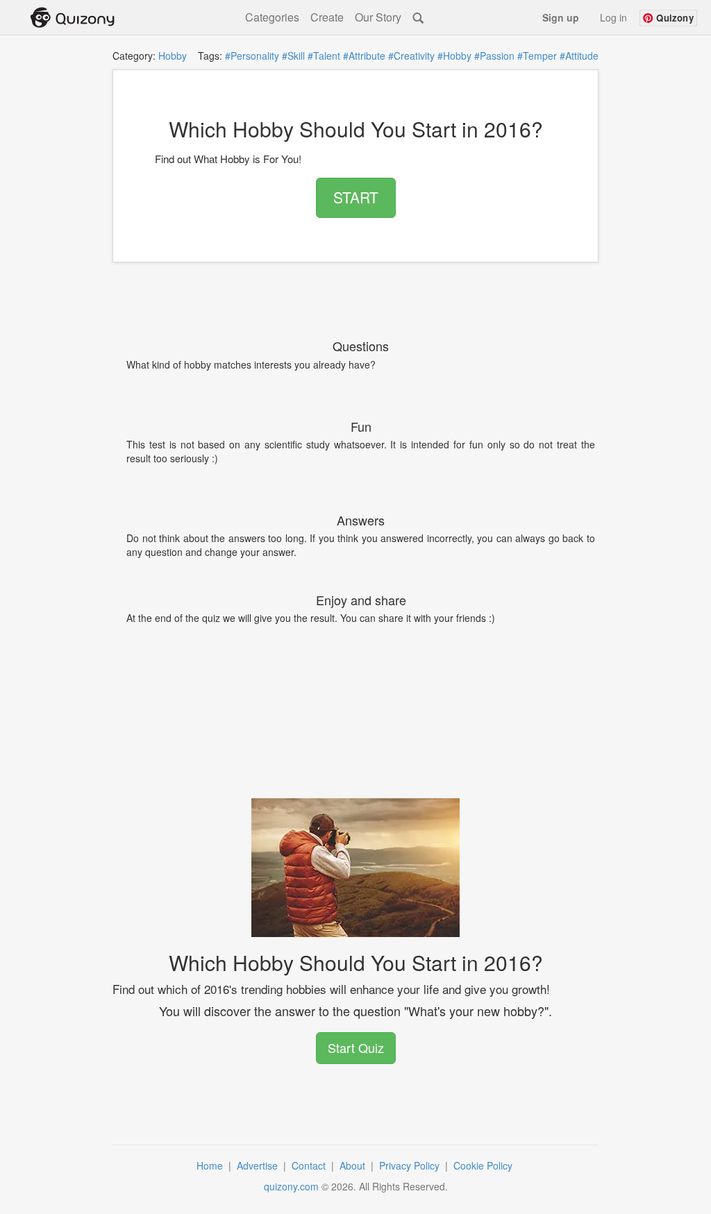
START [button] (355, 197)
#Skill (293, 55)
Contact (310, 1165)
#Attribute (364, 55)
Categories (272, 17)
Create (327, 17)
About (354, 1165)
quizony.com (291, 1186)
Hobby (172, 55)
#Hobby (454, 55)
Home (211, 1165)
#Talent (324, 55)
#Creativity (411, 55)
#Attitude (579, 55)
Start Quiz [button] (356, 1047)
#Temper (537, 55)
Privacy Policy (410, 1165)
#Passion (494, 55)
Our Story (378, 17)
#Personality (252, 55)
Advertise (259, 1165)
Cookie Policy (484, 1165)
